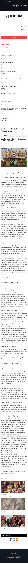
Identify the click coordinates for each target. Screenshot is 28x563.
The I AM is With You (5, 47)
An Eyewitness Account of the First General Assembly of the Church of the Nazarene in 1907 (13, 109)
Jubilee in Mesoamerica (6, 55)
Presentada (5, 135)
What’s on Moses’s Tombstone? (8, 71)
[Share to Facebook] (11, 539)
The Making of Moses (6, 101)
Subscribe (19, 9)
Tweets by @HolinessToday (6, 545)
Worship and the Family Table (7, 496)
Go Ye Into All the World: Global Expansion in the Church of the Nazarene (14, 118)
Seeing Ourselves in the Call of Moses (9, 93)
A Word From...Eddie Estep (7, 62)
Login (13, 9)
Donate (24, 9)
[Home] (14, 17)
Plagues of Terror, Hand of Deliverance (9, 86)
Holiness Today (20, 145)
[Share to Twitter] (14, 539)
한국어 (23, 32)
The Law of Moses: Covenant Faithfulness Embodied (13, 79)
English (23, 26)
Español (23, 27)
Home (12, 553)
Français (23, 31)
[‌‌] (2, 2)
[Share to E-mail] (17, 539)
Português (24, 29)
